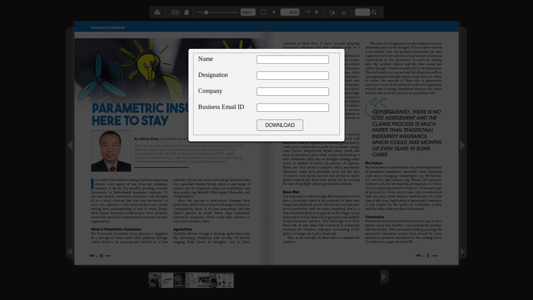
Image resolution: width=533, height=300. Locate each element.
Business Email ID (221, 107)
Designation (213, 74)
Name (205, 58)
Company (210, 91)
